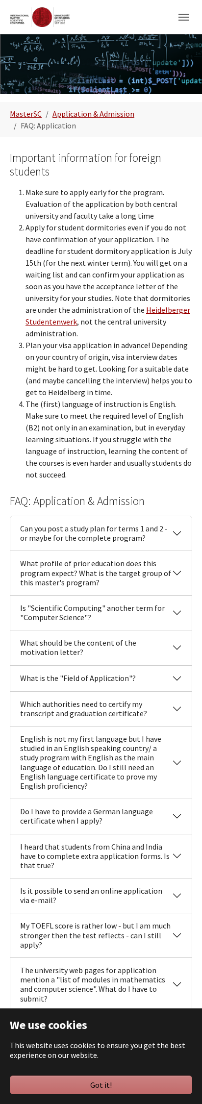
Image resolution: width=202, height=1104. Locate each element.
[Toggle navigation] (184, 17)
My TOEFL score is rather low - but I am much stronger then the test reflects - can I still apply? (95, 935)
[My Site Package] (40, 16)
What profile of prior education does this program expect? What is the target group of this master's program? (95, 572)
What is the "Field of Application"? (78, 678)
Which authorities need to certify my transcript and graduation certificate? (83, 708)
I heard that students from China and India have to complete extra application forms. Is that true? (95, 856)
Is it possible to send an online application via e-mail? (91, 895)
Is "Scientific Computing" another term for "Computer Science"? (92, 612)
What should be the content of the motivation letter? (78, 647)
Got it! (101, 1085)
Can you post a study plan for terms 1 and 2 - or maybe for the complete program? (94, 533)
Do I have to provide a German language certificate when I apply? (86, 816)
